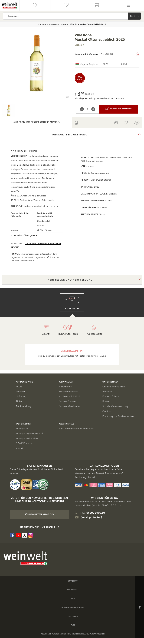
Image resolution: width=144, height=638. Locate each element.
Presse (106, 401)
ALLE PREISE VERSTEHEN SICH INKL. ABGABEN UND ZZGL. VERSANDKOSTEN (73, 634)
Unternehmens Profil (113, 386)
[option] (37, 64)
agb (73, 599)
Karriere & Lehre (111, 396)
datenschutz (73, 590)
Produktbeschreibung (70, 134)
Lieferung (21, 396)
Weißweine (54, 24)
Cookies (107, 411)
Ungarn (64, 24)
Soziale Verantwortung (115, 406)
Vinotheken (65, 386)
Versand (20, 391)
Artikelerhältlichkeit (69, 396)
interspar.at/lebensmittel (29, 433)
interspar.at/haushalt (27, 438)
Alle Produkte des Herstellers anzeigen (37, 122)
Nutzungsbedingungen (72, 607)
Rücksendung (23, 406)
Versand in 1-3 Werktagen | (87, 54)
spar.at (19, 448)
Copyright (73, 616)
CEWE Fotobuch (25, 443)
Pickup (19, 401)
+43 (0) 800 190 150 (92, 512)
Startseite (42, 24)
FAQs (19, 386)
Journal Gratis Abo (69, 406)
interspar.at (22, 428)
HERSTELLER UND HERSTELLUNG (70, 279)
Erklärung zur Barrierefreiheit (118, 416)
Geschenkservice (68, 391)
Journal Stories (67, 401)
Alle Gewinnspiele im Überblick (76, 428)
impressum (73, 581)
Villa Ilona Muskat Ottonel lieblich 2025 (88, 24)
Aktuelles (107, 391)
